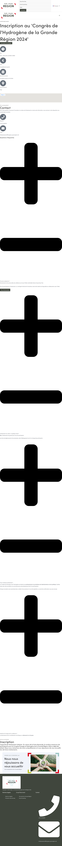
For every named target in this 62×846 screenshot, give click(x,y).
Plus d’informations (5, 290)
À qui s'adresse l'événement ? (6, 582)
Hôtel (21, 7)
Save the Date (23, 1)
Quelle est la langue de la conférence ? (8, 733)
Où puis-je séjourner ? (5, 281)
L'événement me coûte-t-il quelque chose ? (9, 433)
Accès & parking (23, 4)
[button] (31, 210)
